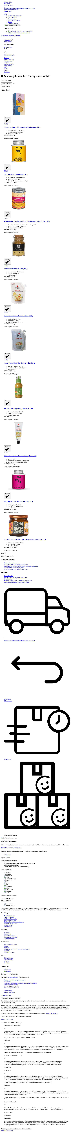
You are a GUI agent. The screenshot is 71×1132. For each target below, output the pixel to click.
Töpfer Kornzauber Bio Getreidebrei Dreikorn (16, 582)
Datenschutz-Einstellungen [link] (11, 986)
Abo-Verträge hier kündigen (11, 987)
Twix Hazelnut (8, 579)
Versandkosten (12, 19)
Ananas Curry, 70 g (15, 174)
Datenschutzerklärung (52, 1013)
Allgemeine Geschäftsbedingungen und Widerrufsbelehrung (20, 983)
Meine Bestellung (9, 917)
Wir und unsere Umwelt (10, 944)
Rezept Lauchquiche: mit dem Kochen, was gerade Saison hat (21, 566)
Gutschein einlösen (9, 938)
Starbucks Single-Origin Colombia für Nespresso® (18, 580)
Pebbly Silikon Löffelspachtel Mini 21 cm (15, 577)
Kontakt (10, 22)
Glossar (6, 946)
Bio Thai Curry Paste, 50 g (20, 456)
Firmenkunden (8, 926)
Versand (7, 11)
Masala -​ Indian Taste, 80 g (18, 501)
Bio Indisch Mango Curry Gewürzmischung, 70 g (25, 539)
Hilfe (5, 14)
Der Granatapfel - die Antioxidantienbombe (16, 564)
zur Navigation (8, 2)
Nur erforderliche (13, 1016)
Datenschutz (7, 981)
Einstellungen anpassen (25, 1016)
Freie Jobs (7, 962)
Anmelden (7, 932)
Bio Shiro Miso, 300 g (18, 316)
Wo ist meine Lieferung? (11, 937)
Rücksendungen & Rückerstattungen (14, 922)
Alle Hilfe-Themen (13, 23)
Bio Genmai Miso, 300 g (19, 363)
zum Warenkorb (8, 5)
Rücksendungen (12, 17)
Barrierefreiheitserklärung (11, 984)
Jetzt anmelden (8, 41)
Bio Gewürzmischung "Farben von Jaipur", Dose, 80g (27, 221)
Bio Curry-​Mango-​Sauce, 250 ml (18, 409)
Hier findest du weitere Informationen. (11, 847)
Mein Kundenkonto (9, 915)
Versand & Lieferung (10, 920)
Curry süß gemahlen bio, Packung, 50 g (22, 127)
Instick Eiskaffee (8, 576)
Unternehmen (8, 990)
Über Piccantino (8, 958)
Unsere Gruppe (8, 959)
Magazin (6, 947)
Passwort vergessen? (9, 935)
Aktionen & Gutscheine (10, 923)
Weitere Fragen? (8, 925)
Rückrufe (6, 950)
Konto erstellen (8, 47)
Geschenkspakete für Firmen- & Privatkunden (16, 949)
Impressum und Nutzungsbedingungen (14, 980)
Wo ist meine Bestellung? (14, 15)
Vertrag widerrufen (6, 995)
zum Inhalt (7, 3)
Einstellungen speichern (7, 1129)
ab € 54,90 (19, 8)
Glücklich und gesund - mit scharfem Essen (16, 569)
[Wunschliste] (5, 50)
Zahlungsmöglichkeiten (14, 20)
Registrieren (7, 934)
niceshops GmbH (13, 977)
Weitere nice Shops (9, 992)
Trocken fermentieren (10, 563)
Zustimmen (4, 1016)
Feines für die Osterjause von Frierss (14, 567)
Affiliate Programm (9, 952)
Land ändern (14, 974)
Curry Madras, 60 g (15, 269)
